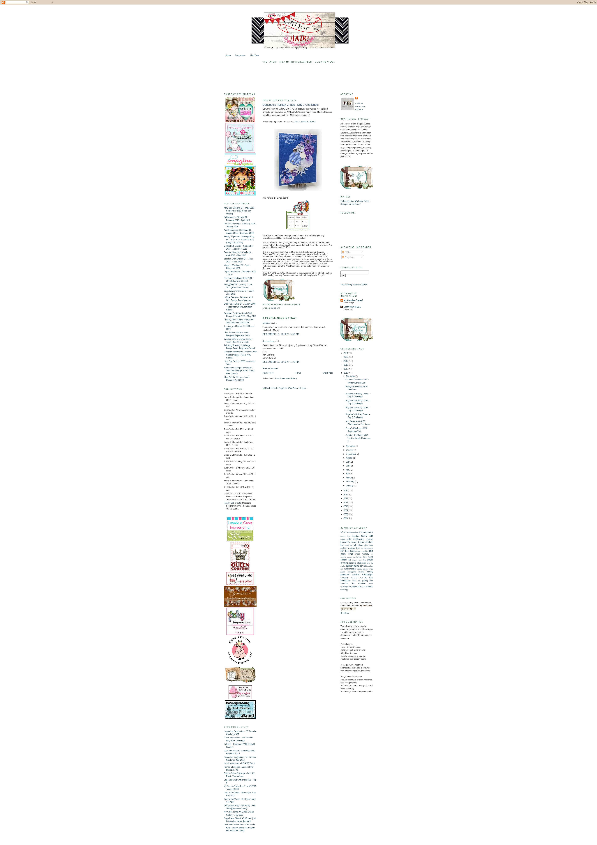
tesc (354, 580)
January (350, 485)
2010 (346, 506)
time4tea (344, 583)
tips (353, 583)
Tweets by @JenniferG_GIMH (353, 284)
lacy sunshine (363, 551)
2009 (346, 510)
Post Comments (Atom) (286, 378)
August (349, 458)
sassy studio (362, 569)
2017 (346, 369)
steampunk (354, 578)
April (348, 474)
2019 (346, 361)
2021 (346, 353)
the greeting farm (365, 581)
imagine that (354, 548)
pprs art (363, 566)
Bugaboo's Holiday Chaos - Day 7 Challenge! (291, 104)
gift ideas (358, 545)
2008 (346, 514)
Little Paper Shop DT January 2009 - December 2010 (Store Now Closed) (239, 307)
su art (363, 577)
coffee (342, 539)
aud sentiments (366, 532)
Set (232, 503)
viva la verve (367, 586)
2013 (346, 494)
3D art (343, 532)
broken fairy (345, 536)
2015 (346, 490)
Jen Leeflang (268, 341)
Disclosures (240, 55)
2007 (346, 518)
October (350, 450)
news (370, 557)
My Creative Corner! (353, 300)
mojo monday (362, 554)
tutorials (361, 583)
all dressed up (352, 532)
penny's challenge (357, 563)
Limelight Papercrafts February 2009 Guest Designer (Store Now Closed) (240, 355)
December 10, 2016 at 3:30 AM (281, 334)
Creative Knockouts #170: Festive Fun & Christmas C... (357, 438)
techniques (345, 580)
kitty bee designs (348, 551)
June (348, 466)
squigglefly (344, 578)
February (350, 481)
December (351, 376)
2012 (346, 498)
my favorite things (360, 557)
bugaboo (355, 536)
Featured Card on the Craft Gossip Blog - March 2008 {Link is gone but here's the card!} (239, 828)
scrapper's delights (356, 572)
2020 (346, 357)
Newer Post (268, 373)
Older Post (328, 373)
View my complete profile (360, 106)
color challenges (355, 539)
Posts (347, 252)
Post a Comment (270, 368)
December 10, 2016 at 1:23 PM (281, 362)
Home (228, 55)
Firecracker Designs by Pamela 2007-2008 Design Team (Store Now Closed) (239, 370)
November (351, 446)
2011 (346, 502)
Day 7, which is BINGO (304, 121)
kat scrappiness (367, 548)
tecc (371, 577)
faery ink (348, 545)
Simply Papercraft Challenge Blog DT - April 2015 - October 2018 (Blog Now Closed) (239, 239)
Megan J (267, 323)
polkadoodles (352, 565)
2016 (346, 373)
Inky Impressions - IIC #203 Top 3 (239, 763)
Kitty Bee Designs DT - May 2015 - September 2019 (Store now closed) (239, 211)
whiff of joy (344, 590)
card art (275, 308)
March (349, 478)
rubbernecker (350, 569)
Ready (226, 503)
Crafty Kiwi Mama (352, 307)
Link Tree (254, 55)
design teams (357, 542)
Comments (349, 257)
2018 (346, 365)
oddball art (345, 560)
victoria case (355, 586)
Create (238, 503)
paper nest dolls (359, 560)
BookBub (344, 613)
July (348, 462)
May (348, 470)
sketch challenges (362, 574)
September (351, 454)
